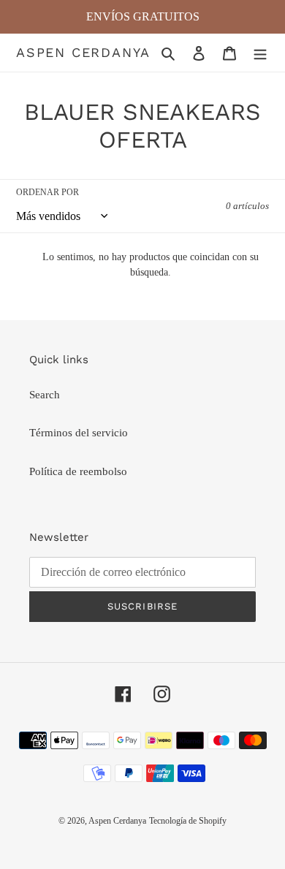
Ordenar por (47, 192)
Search (44, 395)
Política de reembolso (78, 471)
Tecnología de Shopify (188, 821)
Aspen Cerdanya (83, 52)
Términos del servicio (78, 433)
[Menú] (260, 53)
